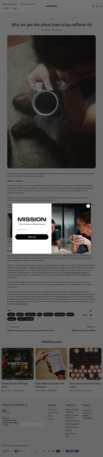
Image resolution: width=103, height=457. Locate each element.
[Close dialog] (88, 206)
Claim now (32, 237)
